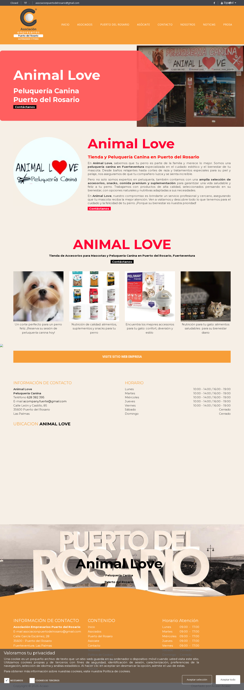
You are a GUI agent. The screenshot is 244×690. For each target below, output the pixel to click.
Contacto (94, 645)
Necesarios (16, 680)
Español (229, 2)
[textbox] (119, 89)
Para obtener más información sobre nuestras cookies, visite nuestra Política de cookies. (67, 671)
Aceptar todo (228, 679)
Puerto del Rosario (100, 636)
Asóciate (93, 641)
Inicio (91, 627)
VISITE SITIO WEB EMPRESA (122, 357)
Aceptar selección (197, 679)
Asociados (94, 631)
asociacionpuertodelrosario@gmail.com (57, 3)
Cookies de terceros (47, 680)
